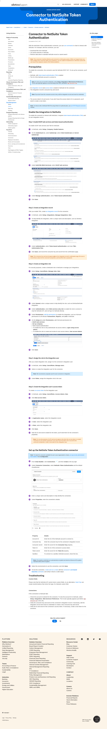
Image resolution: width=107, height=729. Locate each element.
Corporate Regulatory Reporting (15, 80)
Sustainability (6, 670)
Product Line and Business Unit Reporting (42, 677)
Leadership (70, 677)
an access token (39, 390)
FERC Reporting (34, 656)
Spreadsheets (11, 64)
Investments (6, 683)
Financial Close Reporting (37, 658)
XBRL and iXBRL (34, 687)
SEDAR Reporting (35, 681)
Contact (68, 668)
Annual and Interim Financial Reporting (41, 644)
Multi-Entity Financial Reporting (39, 673)
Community (70, 661)
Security (4, 658)
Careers (69, 686)
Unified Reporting (7, 648)
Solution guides (11, 127)
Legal (4, 672)
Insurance (5, 681)
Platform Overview (8, 642)
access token (49, 88)
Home (9, 53)
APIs (9, 39)
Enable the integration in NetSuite (97, 39)
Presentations (11, 59)
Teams (4, 663)
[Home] (19, 4)
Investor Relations (72, 696)
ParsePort (9, 129)
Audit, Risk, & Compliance (10, 668)
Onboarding (9, 122)
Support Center (9, 27)
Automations (11, 41)
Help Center (70, 657)
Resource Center (72, 642)
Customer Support (72, 659)
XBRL (9, 78)
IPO (30, 669)
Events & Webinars (72, 648)
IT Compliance (33, 671)
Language (67, 4)
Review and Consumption (14, 141)
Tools (9, 148)
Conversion (10, 137)
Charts (9, 47)
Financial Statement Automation (39, 660)
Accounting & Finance (9, 665)
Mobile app (10, 57)
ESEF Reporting (34, 654)
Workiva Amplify (71, 650)
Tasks (9, 66)
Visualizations (11, 68)
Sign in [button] (92, 4)
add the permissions (50, 314)
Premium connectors (39, 27)
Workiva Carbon (12, 100)
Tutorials (10, 131)
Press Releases (71, 704)
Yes (55, 621)
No (60, 621)
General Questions (12, 135)
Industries (5, 677)
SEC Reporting (34, 679)
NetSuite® (47, 27)
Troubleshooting (95, 47)
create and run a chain (51, 570)
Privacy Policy (9, 717)
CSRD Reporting (34, 650)
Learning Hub (70, 663)
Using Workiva (17, 27)
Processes (10, 62)
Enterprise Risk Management (38, 652)
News (68, 702)
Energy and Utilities (8, 685)
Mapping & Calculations (13, 139)
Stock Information (71, 700)
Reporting (9, 72)
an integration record (52, 211)
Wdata (9, 104)
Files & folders (11, 51)
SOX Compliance (34, 683)
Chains (25, 27)
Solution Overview (35, 642)
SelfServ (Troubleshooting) (14, 152)
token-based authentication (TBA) (48, 75)
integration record (37, 88)
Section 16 (10, 76)
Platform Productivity (12, 37)
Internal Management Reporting (39, 667)
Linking (9, 55)
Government (6, 687)
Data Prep (10, 108)
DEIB (68, 679)
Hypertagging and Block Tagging (15, 150)
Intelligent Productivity (9, 652)
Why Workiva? (6, 644)
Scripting (10, 110)
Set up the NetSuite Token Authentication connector (96, 44)
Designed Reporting (11, 112)
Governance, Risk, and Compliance (40, 662)
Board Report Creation (36, 646)
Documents (10, 49)
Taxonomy (10, 146)
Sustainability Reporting (13, 98)
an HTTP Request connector (78, 105)
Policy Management (35, 675)
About (68, 675)
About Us (69, 688)
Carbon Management (36, 648)
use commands (68, 45)
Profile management (12, 123)
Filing (9, 74)
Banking (4, 679)
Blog (67, 644)
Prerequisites (95, 37)
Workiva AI (10, 70)
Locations (69, 681)
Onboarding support (12, 125)
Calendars (10, 45)
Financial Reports (71, 698)
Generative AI (6, 646)
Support (69, 655)
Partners (4, 656)
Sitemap (14, 717)
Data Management (11, 102)
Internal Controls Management (38, 664)
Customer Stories (71, 646)
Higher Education (7, 689)
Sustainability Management (13, 96)
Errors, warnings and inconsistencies (16, 143)
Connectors (30, 27)
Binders (10, 43)
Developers (70, 665)
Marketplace (6, 654)
